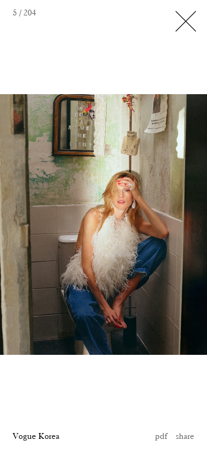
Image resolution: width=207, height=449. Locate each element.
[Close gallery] (185, 21)
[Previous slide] (34, 224)
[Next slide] (138, 224)
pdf (161, 436)
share (185, 436)
